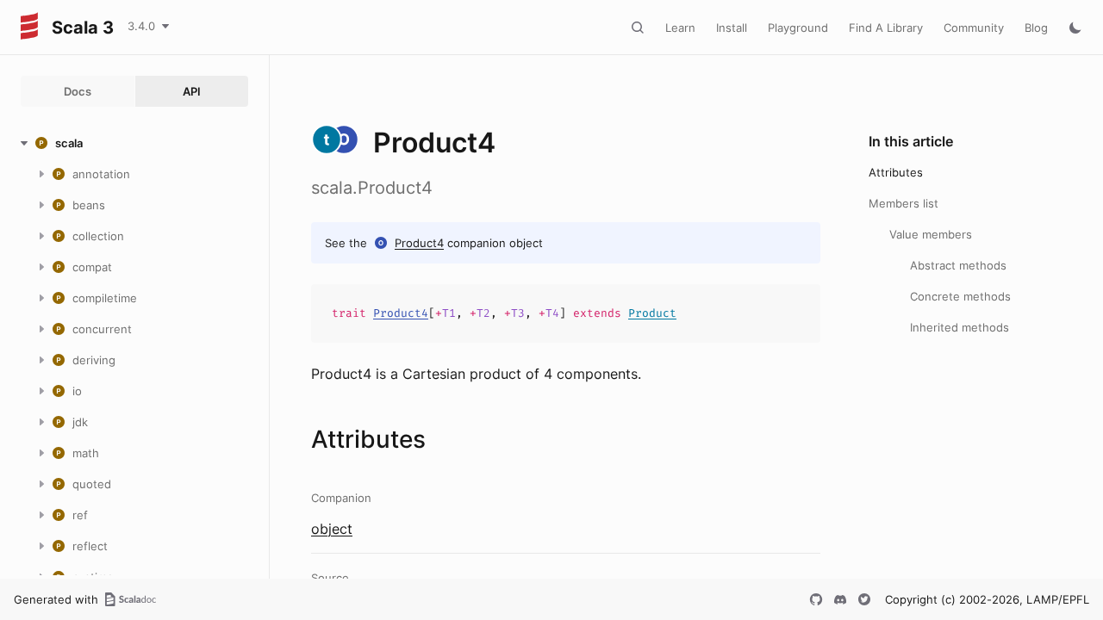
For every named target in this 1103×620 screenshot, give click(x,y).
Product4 (419, 243)
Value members (930, 234)
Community (974, 27)
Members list (903, 203)
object (331, 528)
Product (652, 313)
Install (731, 27)
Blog (1036, 27)
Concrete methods (960, 296)
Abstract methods (958, 265)
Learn (680, 27)
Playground (798, 27)
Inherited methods (959, 327)
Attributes (896, 172)
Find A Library (886, 27)
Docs (77, 91)
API (192, 91)
